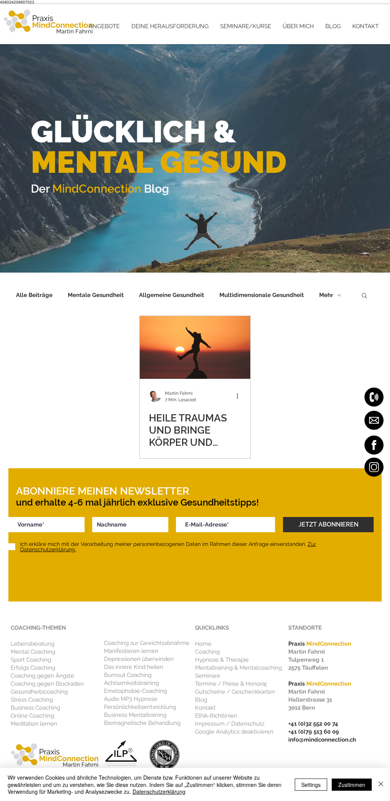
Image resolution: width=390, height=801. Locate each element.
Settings (311, 784)
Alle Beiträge (34, 295)
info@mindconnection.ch (322, 739)
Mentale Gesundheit (96, 295)
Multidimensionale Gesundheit (261, 295)
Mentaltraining (214, 667)
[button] (104, 26)
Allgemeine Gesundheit (171, 295)
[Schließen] (380, 784)
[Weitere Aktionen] (240, 395)
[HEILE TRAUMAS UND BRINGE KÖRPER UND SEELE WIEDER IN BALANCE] (195, 347)
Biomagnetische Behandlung (142, 723)
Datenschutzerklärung (159, 791)
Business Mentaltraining (135, 715)
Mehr (326, 295)
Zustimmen (351, 784)
